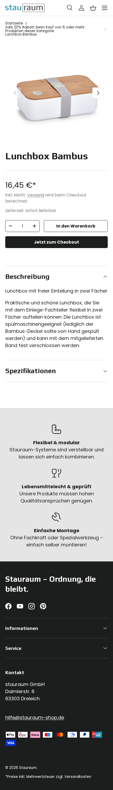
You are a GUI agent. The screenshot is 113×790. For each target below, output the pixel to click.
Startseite (14, 23)
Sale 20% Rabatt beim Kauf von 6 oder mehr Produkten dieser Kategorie (45, 29)
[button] (93, 8)
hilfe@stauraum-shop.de (34, 717)
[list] (56, 93)
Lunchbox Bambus (21, 34)
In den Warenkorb (75, 226)
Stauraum (28, 767)
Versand (35, 195)
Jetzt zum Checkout (56, 242)
